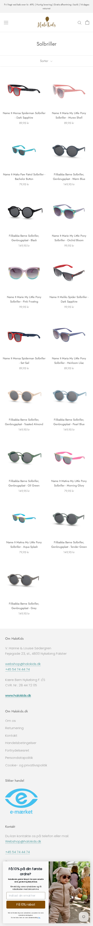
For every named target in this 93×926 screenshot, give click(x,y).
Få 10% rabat (25, 905)
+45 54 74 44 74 (17, 669)
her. (39, 917)
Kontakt (11, 735)
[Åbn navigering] (6, 22)
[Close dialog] (87, 864)
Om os (10, 720)
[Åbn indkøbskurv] (87, 22)
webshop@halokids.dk (23, 664)
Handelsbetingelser (20, 743)
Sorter (44, 61)
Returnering (14, 728)
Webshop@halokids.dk (23, 841)
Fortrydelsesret (17, 750)
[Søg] (80, 22)
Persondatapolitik (19, 757)
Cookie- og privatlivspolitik (26, 765)
